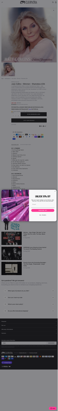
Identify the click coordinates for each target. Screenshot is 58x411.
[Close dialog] (54, 191)
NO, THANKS (42, 215)
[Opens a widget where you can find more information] (52, 408)
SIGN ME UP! (42, 210)
